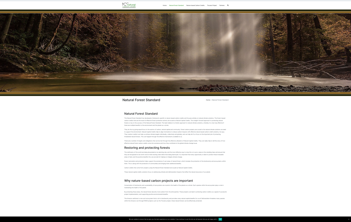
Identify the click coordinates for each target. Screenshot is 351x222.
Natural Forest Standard (176, 5)
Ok (220, 219)
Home (165, 5)
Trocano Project (212, 5)
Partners (222, 5)
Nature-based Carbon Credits (195, 5)
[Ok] (349, 219)
